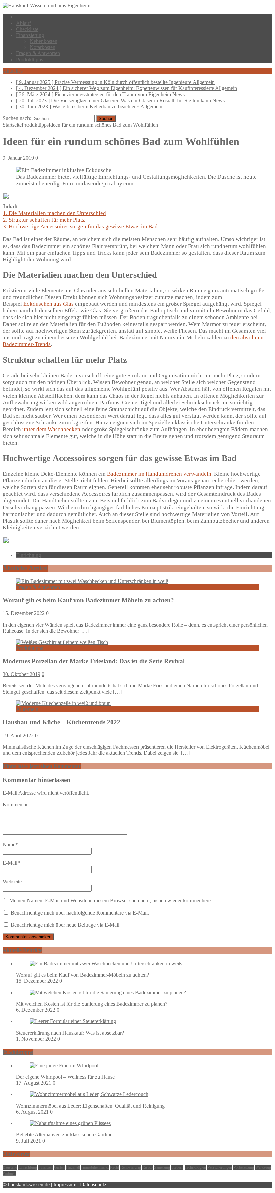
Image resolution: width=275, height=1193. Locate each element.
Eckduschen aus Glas (48, 304)
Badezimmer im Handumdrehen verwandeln (159, 474)
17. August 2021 (33, 1083)
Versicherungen (219, 1167)
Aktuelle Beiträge (22, 950)
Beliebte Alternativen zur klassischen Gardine (64, 1135)
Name (9, 844)
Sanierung (162, 1167)
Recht (114, 1167)
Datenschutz (93, 1184)
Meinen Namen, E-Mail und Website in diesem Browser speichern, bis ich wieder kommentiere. (110, 900)
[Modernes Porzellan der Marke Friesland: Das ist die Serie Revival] (62, 642)
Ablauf (23, 23)
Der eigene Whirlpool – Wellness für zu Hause (65, 1077)
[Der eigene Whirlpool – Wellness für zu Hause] (64, 1065)
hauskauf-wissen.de (29, 1184)
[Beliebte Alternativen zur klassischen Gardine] (70, 1123)
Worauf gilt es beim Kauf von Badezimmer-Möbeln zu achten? (88, 600)
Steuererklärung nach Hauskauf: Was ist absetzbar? (70, 1033)
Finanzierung (30, 35)
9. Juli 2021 (28, 1141)
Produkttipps (29, 59)
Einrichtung (28, 555)
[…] (84, 631)
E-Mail (10, 863)
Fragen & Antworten (38, 53)
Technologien (195, 1167)
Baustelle (10, 1167)
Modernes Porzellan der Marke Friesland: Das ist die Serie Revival (94, 661)
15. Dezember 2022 (24, 613)
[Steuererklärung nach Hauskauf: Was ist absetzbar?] (73, 1021)
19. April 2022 (18, 735)
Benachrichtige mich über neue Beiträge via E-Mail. (66, 925)
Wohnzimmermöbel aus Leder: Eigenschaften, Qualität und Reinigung (90, 1106)
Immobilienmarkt (95, 1167)
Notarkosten (42, 47)
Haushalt (73, 1167)
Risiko (147, 1167)
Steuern (177, 1167)
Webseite (12, 881)
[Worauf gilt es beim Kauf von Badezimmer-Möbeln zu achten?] (92, 581)
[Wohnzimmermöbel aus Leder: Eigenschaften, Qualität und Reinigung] (89, 1094)
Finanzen (45, 1167)
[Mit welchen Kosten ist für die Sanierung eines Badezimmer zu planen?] (108, 992)
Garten (59, 1167)
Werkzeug (263, 1167)
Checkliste (27, 29)
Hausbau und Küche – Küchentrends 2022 (61, 722)
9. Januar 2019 (18, 158)
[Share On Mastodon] (6, 199)
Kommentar (15, 804)
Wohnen (9, 1173)
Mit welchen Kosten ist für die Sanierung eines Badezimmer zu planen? (91, 1004)
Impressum (64, 1184)
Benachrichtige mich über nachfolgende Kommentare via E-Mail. (80, 913)
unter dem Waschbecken (51, 429)
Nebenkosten (43, 41)
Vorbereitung (243, 1167)
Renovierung (130, 1167)
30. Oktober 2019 (21, 674)
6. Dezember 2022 (35, 1010)
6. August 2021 (32, 1112)
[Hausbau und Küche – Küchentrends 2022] (63, 703)
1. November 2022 (36, 1039)
